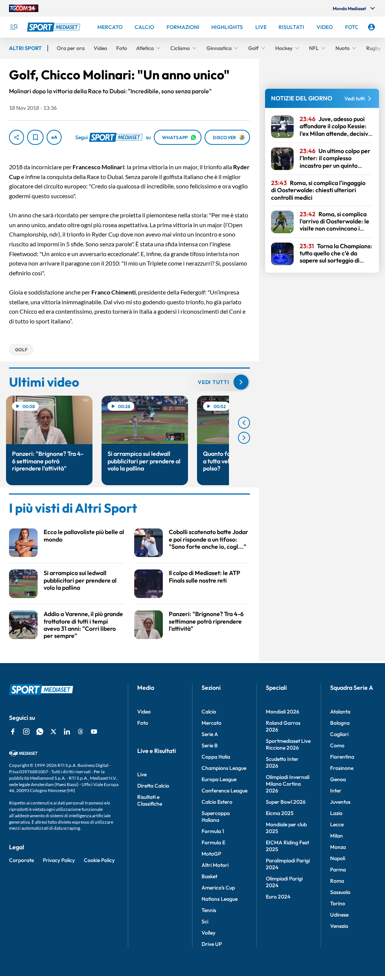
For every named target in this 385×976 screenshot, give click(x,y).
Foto (142, 722)
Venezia (339, 926)
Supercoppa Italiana (216, 816)
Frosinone (341, 768)
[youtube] (94, 731)
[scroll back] (244, 423)
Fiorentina (342, 756)
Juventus (340, 801)
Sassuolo (340, 892)
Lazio (336, 813)
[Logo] (54, 27)
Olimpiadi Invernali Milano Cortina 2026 (287, 784)
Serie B (210, 745)
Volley (208, 932)
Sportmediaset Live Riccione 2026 (288, 744)
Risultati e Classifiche (149, 800)
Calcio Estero (217, 801)
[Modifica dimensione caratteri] (54, 137)
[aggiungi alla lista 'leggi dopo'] (35, 137)
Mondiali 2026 (282, 711)
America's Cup (218, 887)
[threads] (80, 731)
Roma (337, 880)
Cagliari (339, 734)
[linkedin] (67, 731)
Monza (338, 847)
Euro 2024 (278, 896)
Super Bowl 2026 (286, 801)
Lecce (337, 824)
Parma (338, 869)
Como (337, 745)
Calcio (209, 711)
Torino (337, 903)
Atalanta (340, 711)
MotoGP (211, 853)
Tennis (209, 910)
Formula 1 (213, 831)
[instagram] (26, 731)
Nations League (220, 899)
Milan (336, 835)
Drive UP (212, 944)
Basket (209, 876)
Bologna (340, 722)
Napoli (337, 858)
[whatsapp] (40, 731)
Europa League (219, 779)
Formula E (213, 842)
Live (142, 774)
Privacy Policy (59, 860)
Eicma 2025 (280, 813)
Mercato (211, 722)
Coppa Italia (216, 756)
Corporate (21, 860)
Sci (205, 921)
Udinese (339, 914)
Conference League (224, 790)
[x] (53, 731)
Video (144, 711)
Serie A (210, 734)
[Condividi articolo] (16, 137)
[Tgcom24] (23, 8)
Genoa (338, 779)
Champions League (224, 768)
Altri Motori (215, 865)
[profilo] (371, 27)
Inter (335, 790)
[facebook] (13, 731)
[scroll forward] (244, 438)
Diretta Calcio (153, 785)
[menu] (13, 27)
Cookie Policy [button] (99, 860)
